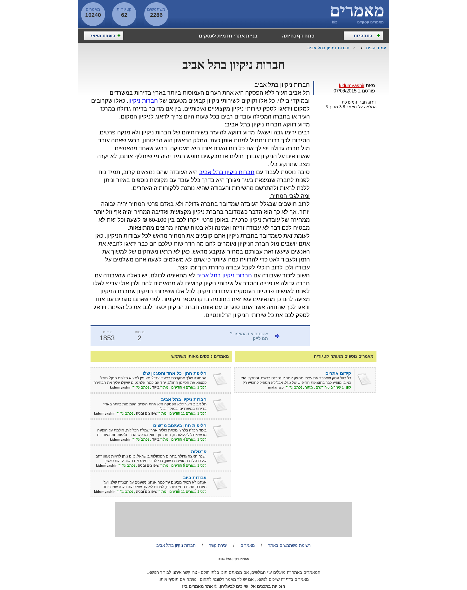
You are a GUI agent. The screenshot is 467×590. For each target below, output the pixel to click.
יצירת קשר (218, 545)
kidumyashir (351, 85)
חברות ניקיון (143, 101)
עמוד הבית (376, 47)
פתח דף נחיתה (298, 35)
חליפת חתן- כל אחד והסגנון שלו (174, 373)
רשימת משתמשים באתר (289, 545)
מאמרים (247, 545)
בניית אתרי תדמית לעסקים (228, 35)
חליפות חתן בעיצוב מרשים (179, 425)
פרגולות (198, 451)
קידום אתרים (338, 373)
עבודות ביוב (194, 477)
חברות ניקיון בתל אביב (328, 47)
